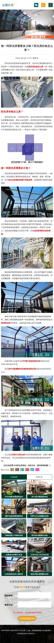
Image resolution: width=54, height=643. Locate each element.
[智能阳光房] (9, 4)
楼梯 (32, 470)
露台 (22, 470)
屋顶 (37, 470)
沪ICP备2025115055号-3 (26, 633)
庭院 (17, 470)
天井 (27, 470)
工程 (12, 470)
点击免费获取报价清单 (27, 618)
